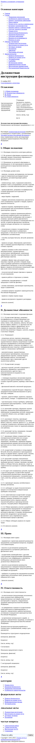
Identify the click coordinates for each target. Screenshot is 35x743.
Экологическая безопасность (18, 33)
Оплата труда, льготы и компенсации (21, 24)
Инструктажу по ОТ (11, 729)
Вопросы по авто (14, 40)
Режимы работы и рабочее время (19, 27)
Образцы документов (12, 41)
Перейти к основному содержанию (12, 1)
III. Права (8, 95)
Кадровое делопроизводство (18, 26)
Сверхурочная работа (12, 725)
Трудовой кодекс (14, 59)
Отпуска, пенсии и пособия (18, 29)
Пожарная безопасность (16, 34)
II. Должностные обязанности (14, 93)
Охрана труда (13, 31)
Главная (7, 13)
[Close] (1, 5)
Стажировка (9, 731)
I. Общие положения (11, 91)
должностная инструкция (16, 132)
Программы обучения (16, 52)
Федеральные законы (16, 63)
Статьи (7, 15)
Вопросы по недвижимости (18, 38)
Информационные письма (17, 64)
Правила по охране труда (17, 57)
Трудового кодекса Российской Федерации (15, 135)
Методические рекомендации (18, 66)
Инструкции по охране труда (18, 45)
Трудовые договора (15, 47)
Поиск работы (13, 22)
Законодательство (10, 54)
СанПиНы (12, 61)
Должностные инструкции (17, 43)
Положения (12, 48)
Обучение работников (16, 36)
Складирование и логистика (10, 83)
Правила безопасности (16, 55)
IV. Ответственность (11, 96)
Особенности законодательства (19, 19)
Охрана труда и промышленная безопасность (14, 738)
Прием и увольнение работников (20, 20)
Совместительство (11, 727)
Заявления (12, 50)
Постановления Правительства (19, 68)
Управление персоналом (17, 17)
